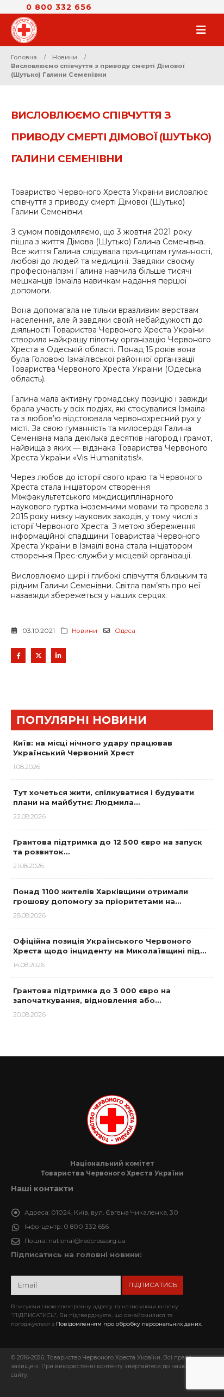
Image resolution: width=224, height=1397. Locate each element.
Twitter (38, 655)
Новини (84, 631)
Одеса (125, 631)
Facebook (18, 655)
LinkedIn (58, 655)
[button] (204, 30)
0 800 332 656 (59, 7)
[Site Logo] (27, 30)
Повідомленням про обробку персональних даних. (129, 1323)
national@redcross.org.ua (87, 1241)
